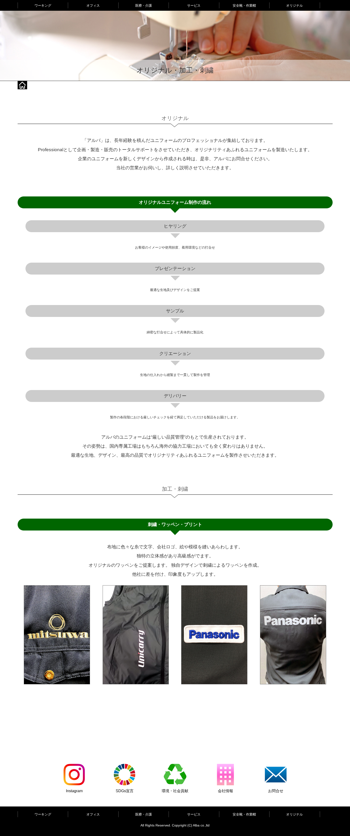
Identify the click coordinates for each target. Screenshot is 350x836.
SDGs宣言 (125, 791)
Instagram (74, 791)
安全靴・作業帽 (244, 5)
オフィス (93, 5)
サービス (193, 5)
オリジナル (294, 5)
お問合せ (275, 791)
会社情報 (225, 791)
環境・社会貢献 (175, 791)
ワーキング (43, 5)
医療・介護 (143, 5)
